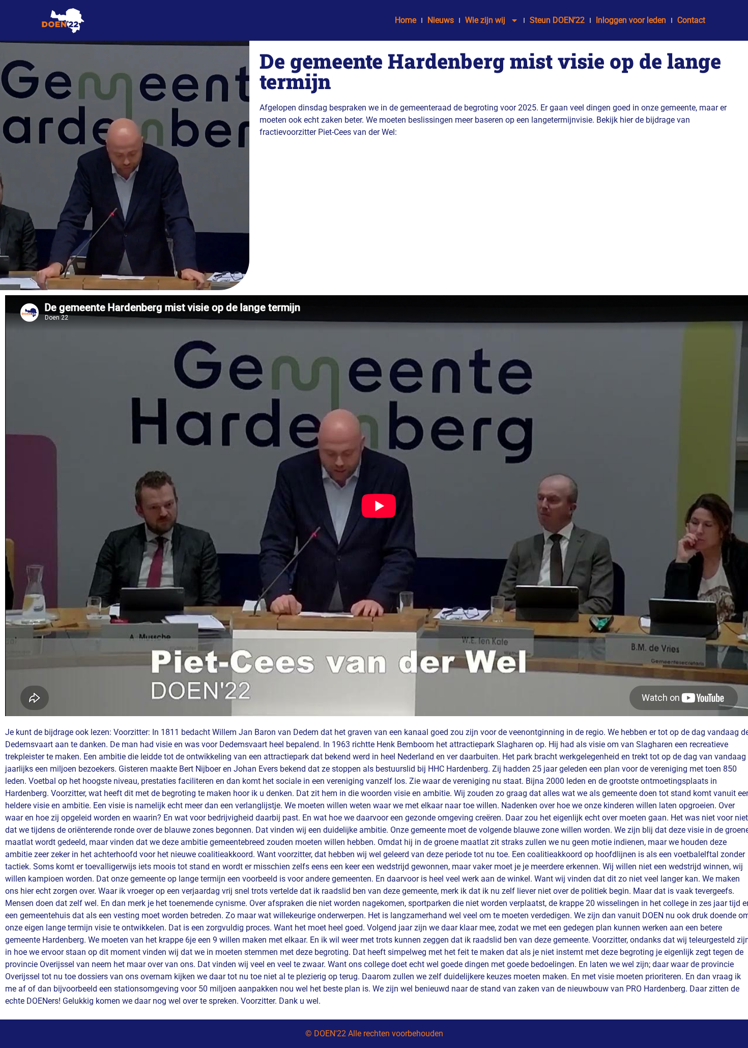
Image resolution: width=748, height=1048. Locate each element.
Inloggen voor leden (631, 20)
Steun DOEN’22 (557, 20)
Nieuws (440, 20)
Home (405, 20)
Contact (691, 20)
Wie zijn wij (485, 20)
